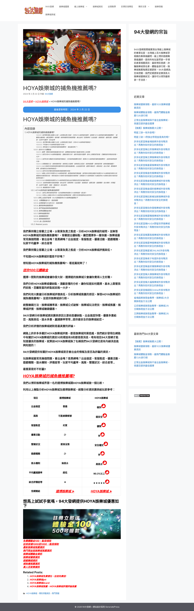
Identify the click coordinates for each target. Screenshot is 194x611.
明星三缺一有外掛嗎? (144, 132)
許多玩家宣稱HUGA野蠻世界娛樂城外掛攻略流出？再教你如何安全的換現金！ (152, 227)
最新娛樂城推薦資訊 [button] (33, 547)
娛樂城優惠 (64, 6)
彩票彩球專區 (127, 6)
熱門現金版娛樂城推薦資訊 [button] (37, 550)
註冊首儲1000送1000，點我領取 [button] (41, 544)
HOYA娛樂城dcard (39, 583)
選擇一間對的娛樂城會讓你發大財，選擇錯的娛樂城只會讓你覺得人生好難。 (66, 152)
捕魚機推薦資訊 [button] (31, 563)
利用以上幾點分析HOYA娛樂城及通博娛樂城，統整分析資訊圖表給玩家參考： (67, 195)
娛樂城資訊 (98, 6)
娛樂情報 (159, 6)
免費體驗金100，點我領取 (48, 200)
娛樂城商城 (50, 14)
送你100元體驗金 (45, 150)
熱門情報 (55, 593)
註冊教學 (112, 6)
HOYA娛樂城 (41, 101)
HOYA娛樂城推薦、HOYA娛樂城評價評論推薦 (53, 586)
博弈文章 (142, 6)
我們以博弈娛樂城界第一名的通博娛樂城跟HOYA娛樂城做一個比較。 (64, 193)
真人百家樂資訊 (44, 221)
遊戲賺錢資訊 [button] (30, 560)
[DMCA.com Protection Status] (142, 396)
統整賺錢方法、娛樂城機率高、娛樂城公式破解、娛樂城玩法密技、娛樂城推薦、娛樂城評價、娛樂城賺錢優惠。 (78, 164)
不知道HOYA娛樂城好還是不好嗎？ (54, 145)
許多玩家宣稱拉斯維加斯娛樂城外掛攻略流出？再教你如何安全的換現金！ (152, 200)
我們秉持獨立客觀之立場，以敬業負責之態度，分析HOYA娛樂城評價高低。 (67, 142)
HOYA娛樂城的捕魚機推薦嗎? (40, 132)
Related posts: (42, 224)
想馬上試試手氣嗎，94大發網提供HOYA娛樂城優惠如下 (58, 198)
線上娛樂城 (79, 6)
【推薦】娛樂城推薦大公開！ (148, 128)
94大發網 (49, 6)
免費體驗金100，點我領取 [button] (37, 540)
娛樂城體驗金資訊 (45, 211)
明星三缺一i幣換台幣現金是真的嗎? (151, 137)
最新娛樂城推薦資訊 (46, 206)
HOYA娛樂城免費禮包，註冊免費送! (48, 576)
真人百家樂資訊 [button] (31, 567)
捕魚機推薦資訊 (44, 219)
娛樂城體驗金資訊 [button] (32, 554)
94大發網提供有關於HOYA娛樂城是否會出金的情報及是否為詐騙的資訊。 (66, 180)
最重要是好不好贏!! (49, 187)
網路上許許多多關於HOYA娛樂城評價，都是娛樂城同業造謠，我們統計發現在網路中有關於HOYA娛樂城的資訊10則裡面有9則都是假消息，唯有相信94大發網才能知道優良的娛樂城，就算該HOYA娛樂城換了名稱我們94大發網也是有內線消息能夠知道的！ (76, 175)
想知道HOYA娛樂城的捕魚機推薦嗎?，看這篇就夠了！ (60, 147)
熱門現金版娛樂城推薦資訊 (48, 208)
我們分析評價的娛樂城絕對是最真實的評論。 (56, 171)
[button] (35, 270)
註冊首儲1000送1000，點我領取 (50, 203)
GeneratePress (112, 607)
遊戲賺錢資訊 (43, 216)
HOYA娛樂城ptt (38, 579)
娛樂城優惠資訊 (43, 213)
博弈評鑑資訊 (44, 593)
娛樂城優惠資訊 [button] (31, 557)
